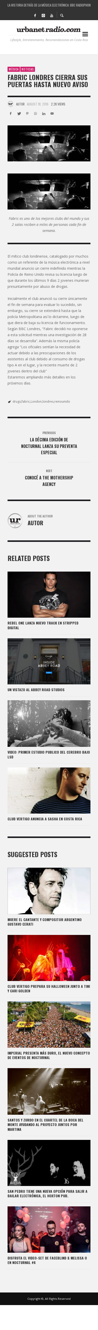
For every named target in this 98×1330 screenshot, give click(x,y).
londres (48, 401)
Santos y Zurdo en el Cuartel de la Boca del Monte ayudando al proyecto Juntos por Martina (45, 1124)
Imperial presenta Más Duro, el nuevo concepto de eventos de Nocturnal (49, 1055)
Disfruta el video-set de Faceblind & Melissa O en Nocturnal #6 (47, 1260)
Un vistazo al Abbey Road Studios (36, 689)
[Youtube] (51, 15)
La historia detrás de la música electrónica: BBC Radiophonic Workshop (49, 5)
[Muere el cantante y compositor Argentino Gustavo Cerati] (40, 891)
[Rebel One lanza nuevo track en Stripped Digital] (40, 594)
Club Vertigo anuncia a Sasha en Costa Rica (45, 818)
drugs (17, 401)
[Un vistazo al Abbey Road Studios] (40, 661)
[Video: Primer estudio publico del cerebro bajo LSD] (40, 723)
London (36, 401)
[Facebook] (35, 15)
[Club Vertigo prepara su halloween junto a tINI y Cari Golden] (40, 957)
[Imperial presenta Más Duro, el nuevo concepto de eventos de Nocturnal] (40, 1024)
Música (14, 69)
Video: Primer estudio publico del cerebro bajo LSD (49, 754)
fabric (26, 401)
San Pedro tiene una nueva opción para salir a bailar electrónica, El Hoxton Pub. (47, 1193)
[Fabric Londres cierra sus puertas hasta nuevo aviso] (49, 143)
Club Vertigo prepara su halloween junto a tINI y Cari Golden (49, 988)
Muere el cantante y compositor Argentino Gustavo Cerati (45, 922)
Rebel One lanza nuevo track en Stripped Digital (43, 625)
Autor (20, 104)
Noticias (28, 69)
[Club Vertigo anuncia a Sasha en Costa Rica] (40, 790)
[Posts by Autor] (11, 104)
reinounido (62, 401)
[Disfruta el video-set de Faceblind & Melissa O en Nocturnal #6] (40, 1229)
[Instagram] (43, 15)
